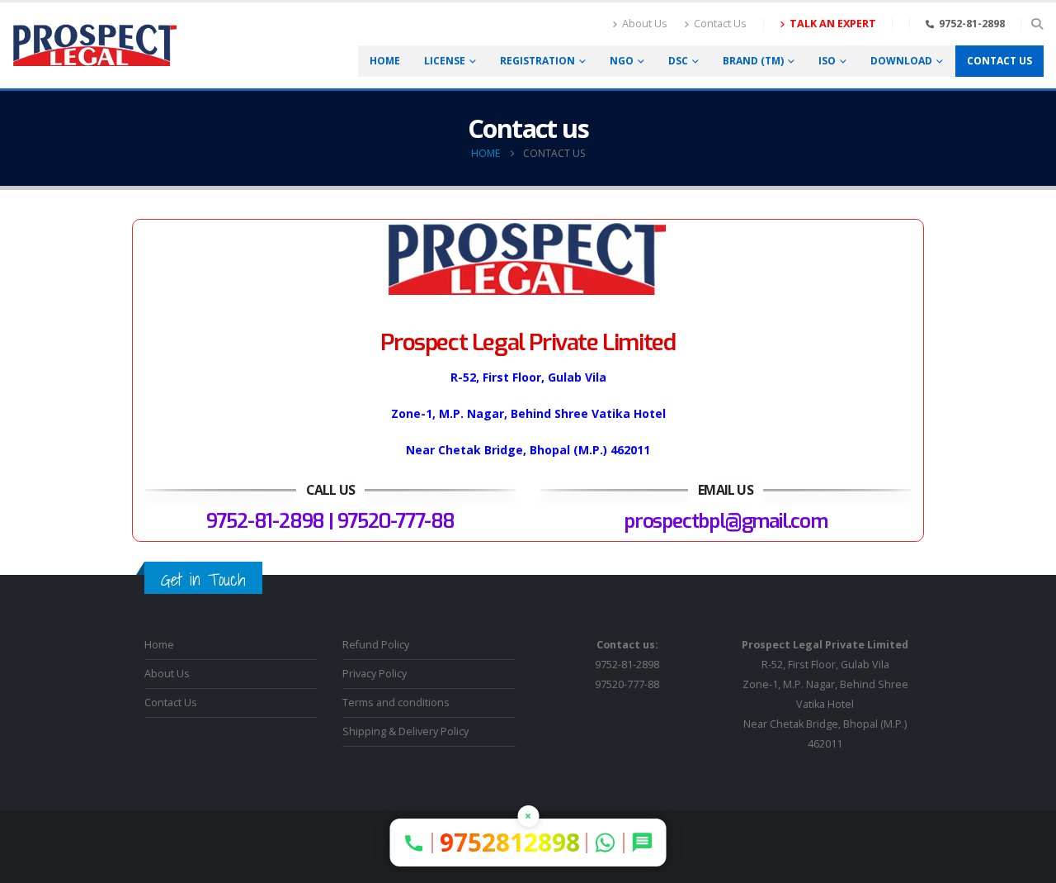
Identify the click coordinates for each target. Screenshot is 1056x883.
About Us (644, 24)
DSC (678, 61)
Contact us (999, 61)
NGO (622, 61)
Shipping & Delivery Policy (405, 731)
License (444, 61)
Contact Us (720, 24)
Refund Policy (375, 645)
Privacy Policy (374, 674)
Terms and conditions (396, 702)
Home (385, 61)
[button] (1037, 24)
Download (901, 61)
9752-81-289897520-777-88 (627, 664)
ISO (827, 61)
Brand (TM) (753, 61)
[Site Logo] (94, 46)
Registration (537, 61)
